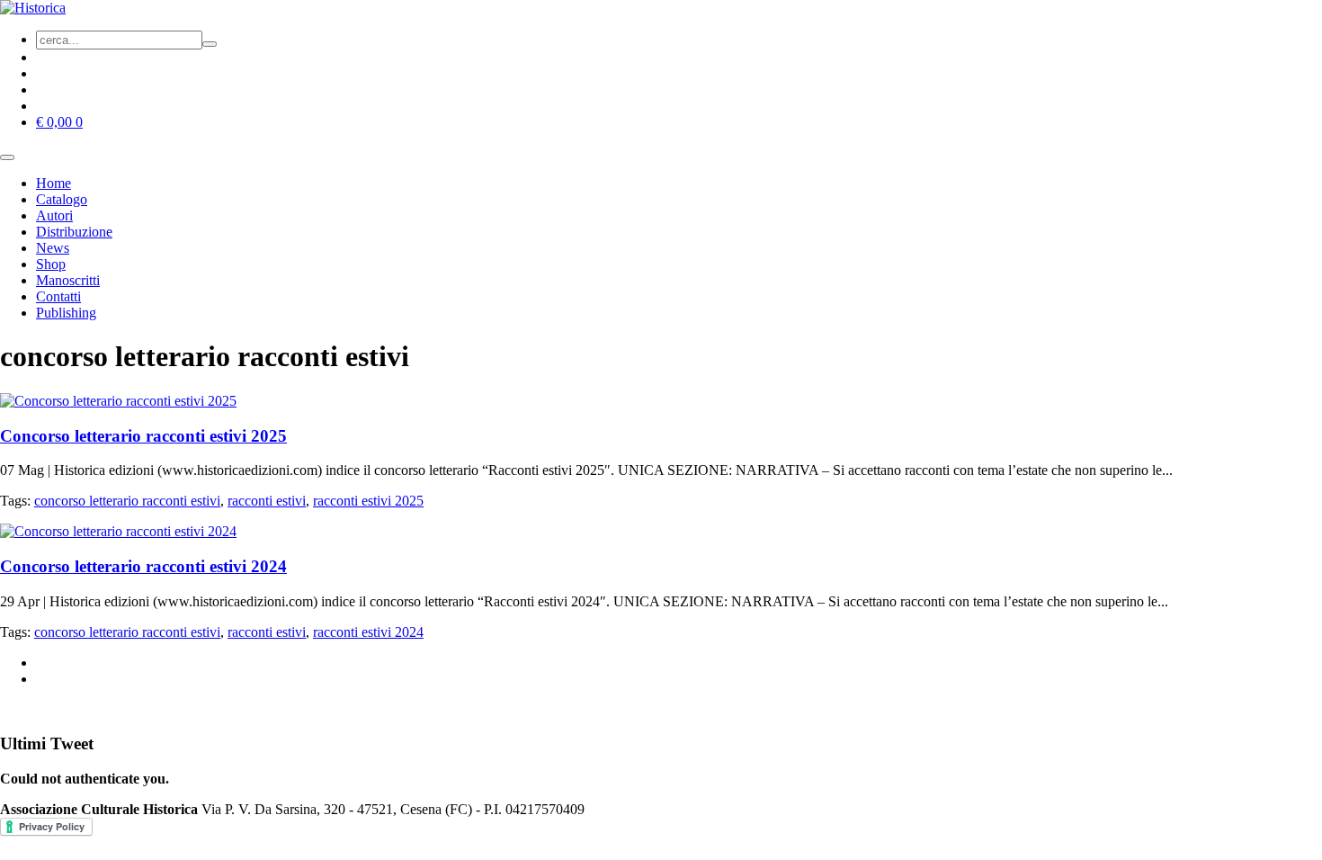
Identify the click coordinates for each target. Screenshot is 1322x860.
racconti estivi (267, 500)
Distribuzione (74, 231)
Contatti (58, 296)
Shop (51, 264)
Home (53, 183)
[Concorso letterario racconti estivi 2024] (118, 531)
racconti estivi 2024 (368, 632)
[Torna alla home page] (33, 7)
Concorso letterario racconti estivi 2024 (143, 566)
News (52, 247)
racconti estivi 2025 (368, 500)
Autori (54, 215)
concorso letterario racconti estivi (127, 500)
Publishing (66, 312)
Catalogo (61, 199)
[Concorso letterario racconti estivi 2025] (118, 400)
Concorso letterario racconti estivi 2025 (143, 435)
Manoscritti (68, 280)
